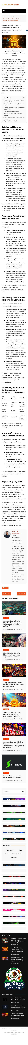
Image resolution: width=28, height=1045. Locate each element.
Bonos (5, 587)
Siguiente (20, 593)
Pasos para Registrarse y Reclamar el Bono (14, 104)
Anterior (7, 593)
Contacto (4, 1028)
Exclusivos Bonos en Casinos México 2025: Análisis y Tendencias (17, 949)
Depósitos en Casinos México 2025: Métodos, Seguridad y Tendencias (17, 959)
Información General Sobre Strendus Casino (14, 118)
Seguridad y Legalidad (10, 121)
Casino (7, 854)
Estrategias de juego (17, 854)
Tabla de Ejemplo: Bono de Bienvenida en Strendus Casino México (13, 113)
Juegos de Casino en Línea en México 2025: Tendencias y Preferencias (18, 940)
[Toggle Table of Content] (23, 98)
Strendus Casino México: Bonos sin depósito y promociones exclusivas (12, 714)
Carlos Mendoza (7, 30)
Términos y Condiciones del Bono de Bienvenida (14, 108)
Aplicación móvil (10, 850)
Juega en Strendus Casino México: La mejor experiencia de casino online (13, 684)
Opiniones (14, 857)
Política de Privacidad (14, 1028)
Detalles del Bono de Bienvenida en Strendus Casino (14, 101)
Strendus (6, 32)
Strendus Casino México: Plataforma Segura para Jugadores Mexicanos (12, 655)
